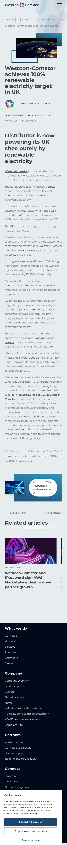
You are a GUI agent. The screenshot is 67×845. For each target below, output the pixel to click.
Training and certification (20, 758)
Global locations (14, 697)
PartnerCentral (14, 742)
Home (10, 19)
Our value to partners (18, 747)
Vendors (10, 641)
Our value (11, 635)
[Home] (21, 5)
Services (10, 646)
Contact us (11, 657)
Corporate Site (14, 724)
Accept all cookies (30, 822)
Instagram (11, 781)
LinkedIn (10, 776)
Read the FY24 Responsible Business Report (42, 486)
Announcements (47, 19)
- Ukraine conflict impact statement (27, 713)
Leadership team (15, 686)
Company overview (17, 680)
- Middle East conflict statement (24, 708)
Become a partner (16, 753)
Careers (9, 691)
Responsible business (39, 115)
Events (9, 663)
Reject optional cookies (31, 831)
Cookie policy (29, 813)
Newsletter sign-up (17, 787)
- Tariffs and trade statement (22, 719)
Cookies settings (30, 840)
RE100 (36, 309)
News (25, 19)
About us (10, 652)
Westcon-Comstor (16, 171)
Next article (53, 512)
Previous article (16, 512)
